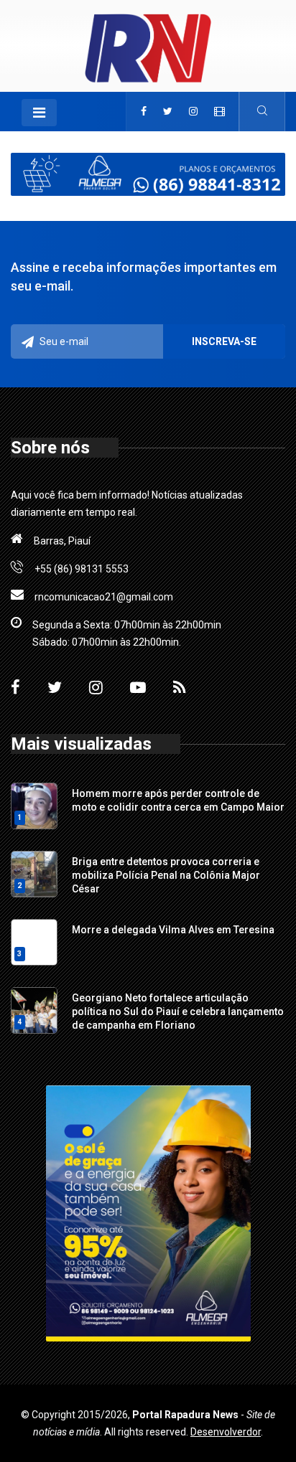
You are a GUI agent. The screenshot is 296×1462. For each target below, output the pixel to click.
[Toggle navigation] (39, 112)
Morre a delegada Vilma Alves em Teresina (173, 929)
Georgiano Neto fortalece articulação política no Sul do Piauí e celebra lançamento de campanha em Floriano (178, 1011)
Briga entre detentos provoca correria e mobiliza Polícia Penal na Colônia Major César (166, 875)
